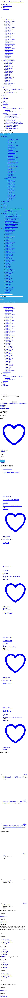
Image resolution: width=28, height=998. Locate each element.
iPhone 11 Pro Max (10, 48)
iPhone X (7, 57)
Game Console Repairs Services (13, 122)
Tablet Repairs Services (11, 116)
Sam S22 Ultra (9, 66)
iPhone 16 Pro (9, 23)
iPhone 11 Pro (9, 50)
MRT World (4, 957)
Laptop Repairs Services (11, 125)
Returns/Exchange (7, 942)
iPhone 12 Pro (9, 45)
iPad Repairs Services (10, 119)
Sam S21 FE (8, 74)
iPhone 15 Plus (9, 30)
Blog (4, 97)
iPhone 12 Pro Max (10, 44)
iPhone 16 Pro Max (10, 21)
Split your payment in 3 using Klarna (14, 89)
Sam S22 (7, 69)
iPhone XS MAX (9, 53)
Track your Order (7, 940)
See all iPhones (9, 59)
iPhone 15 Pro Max (10, 27)
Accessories (6, 201)
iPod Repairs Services (10, 126)
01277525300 (3, 922)
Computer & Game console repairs (14, 123)
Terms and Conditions (11, 92)
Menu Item (5, 98)
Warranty (7, 91)
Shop (4, 7)
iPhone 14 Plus (9, 36)
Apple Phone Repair (8, 228)
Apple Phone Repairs (8, 20)
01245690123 (3, 916)
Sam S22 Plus (8, 68)
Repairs (5, 113)
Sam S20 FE (8, 80)
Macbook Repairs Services (12, 117)
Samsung (7, 178)
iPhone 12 (8, 47)
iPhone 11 (8, 51)
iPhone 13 (8, 42)
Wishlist (5, 944)
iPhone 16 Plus (9, 24)
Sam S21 (7, 75)
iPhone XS (8, 56)
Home (1, 403)
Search (4, 395)
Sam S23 (7, 65)
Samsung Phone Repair (9, 60)
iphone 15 (8, 32)
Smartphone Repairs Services (12, 114)
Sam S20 (7, 81)
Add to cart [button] (5, 509)
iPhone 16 (8, 26)
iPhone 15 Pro (9, 29)
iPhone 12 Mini (9, 255)
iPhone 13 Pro (9, 41)
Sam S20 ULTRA (9, 77)
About (4, 95)
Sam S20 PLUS (9, 78)
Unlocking (5, 86)
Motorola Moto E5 (4, 408)
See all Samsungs (9, 83)
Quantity (2, 459)
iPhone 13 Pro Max (10, 39)
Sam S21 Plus (8, 72)
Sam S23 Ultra (9, 62)
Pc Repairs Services (10, 120)
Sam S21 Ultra (9, 71)
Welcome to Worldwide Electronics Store (13, 2)
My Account (6, 9)
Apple (6, 138)
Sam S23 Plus (8, 63)
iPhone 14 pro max (10, 33)
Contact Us (5, 104)
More (4, 88)
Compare (2, 451)
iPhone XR (8, 54)
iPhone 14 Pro (9, 35)
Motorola (19, 403)
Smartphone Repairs (12, 403)
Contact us (5, 94)
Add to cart (3, 461)
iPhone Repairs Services (11, 128)
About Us (5, 102)
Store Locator (6, 4)
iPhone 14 (8, 38)
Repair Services (6, 84)
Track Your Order (7, 6)
